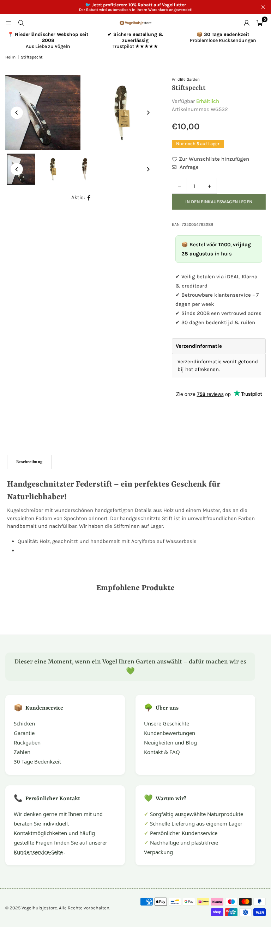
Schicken (24, 723)
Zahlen (22, 751)
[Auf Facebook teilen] (89, 197)
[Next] (148, 112)
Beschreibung (29, 462)
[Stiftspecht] (53, 169)
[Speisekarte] (8, 23)
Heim (10, 57)
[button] (259, 23)
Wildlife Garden (186, 79)
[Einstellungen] (246, 23)
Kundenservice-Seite (38, 851)
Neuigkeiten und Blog (170, 742)
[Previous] (17, 112)
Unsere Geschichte (166, 723)
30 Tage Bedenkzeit (37, 761)
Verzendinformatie (199, 346)
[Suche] (21, 23)
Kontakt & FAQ (162, 751)
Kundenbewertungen (169, 732)
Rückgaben (27, 742)
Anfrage (188, 167)
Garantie (24, 732)
